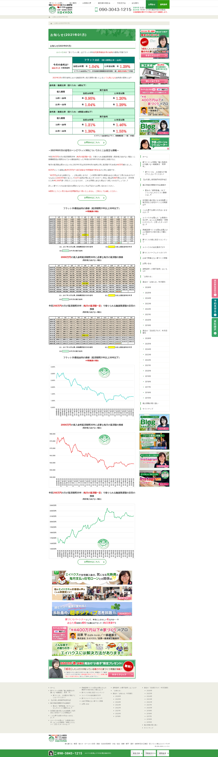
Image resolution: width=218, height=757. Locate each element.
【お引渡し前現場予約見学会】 (155, 179)
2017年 (148, 387)
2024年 (148, 298)
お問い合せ (147, 263)
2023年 (148, 303)
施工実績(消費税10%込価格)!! (154, 185)
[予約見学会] (121, 3)
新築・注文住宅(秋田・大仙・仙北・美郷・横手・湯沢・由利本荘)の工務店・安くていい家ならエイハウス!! (133, 744)
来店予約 (137, 753)
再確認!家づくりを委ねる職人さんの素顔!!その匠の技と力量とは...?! (155, 232)
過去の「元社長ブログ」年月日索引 (155, 331)
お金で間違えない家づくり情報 (155, 258)
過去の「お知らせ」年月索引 (154, 282)
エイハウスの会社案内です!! (154, 247)
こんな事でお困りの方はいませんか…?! (155, 211)
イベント (150, 753)
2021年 (148, 314)
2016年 (148, 392)
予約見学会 (215, 307)
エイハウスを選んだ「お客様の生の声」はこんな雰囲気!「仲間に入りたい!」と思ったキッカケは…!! (155, 220)
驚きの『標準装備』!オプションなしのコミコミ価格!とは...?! (156, 192)
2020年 (148, 320)
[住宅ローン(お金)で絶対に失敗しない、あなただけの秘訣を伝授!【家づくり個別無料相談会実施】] (104, 3)
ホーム (145, 157)
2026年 (148, 287)
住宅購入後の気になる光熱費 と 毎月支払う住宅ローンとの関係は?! (155, 202)
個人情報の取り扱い (150, 403)
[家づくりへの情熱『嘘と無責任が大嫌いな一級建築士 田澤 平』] (56, 3)
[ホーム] (51, 23)
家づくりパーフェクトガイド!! (155, 252)
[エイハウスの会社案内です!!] (135, 3)
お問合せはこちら (92, 142)
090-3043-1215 (132, 9)
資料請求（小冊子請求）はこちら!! (155, 270)
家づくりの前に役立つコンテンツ (155, 240)
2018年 (148, 381)
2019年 (148, 325)
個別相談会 (215, 288)
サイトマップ (148, 409)
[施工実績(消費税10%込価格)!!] (73, 3)
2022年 (148, 309)
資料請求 (163, 753)
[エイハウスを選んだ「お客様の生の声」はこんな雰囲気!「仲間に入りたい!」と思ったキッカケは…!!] (86, 3)
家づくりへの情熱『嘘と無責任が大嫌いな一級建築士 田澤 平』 (155, 164)
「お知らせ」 (148, 276)
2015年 (148, 398)
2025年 (148, 293)
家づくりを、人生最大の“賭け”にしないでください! (156, 173)
